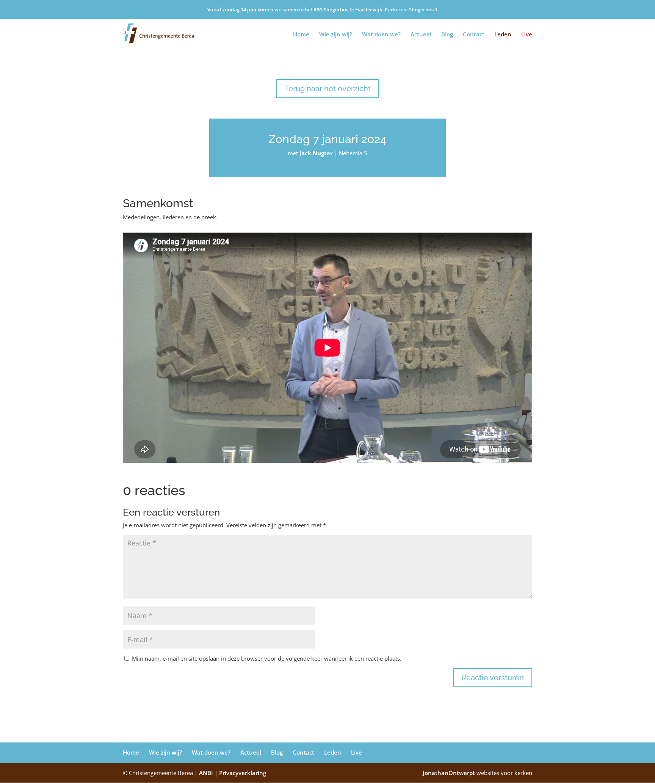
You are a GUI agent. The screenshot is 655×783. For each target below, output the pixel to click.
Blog (447, 34)
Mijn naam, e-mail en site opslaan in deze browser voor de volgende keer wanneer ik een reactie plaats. (266, 658)
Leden (502, 34)
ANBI (206, 773)
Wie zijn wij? (335, 34)
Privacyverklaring (242, 773)
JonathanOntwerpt (477, 773)
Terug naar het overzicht (328, 88)
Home (301, 34)
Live (526, 34)
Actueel (421, 34)
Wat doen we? (381, 34)
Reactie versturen (492, 677)
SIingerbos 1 (423, 9)
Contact (473, 34)
